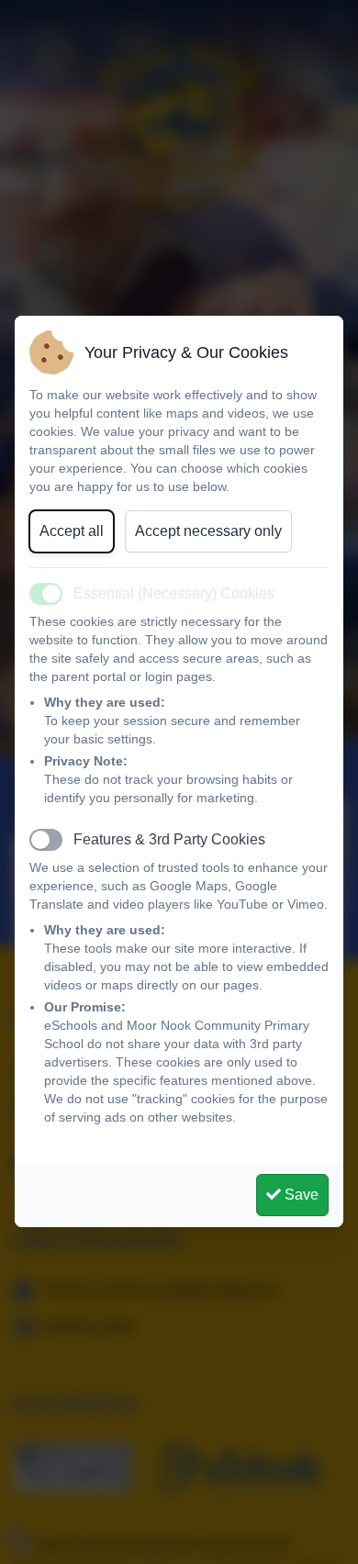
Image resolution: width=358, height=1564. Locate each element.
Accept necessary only (208, 531)
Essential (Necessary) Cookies (173, 593)
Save (300, 1194)
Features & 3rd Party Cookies (169, 839)
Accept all (71, 531)
